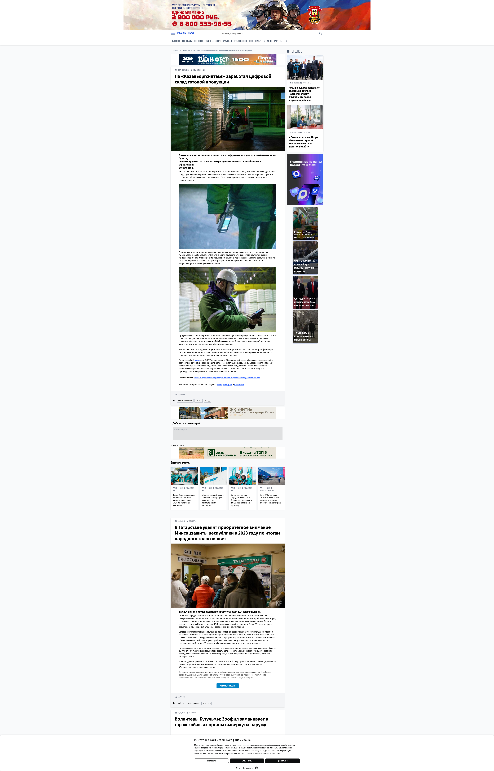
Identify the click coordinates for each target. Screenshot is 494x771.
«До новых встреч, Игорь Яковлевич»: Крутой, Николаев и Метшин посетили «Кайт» (303, 142)
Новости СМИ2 (177, 445)
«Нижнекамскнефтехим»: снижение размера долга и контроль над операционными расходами (213, 500)
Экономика (187, 41)
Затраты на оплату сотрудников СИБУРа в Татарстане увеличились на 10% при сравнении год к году (241, 500)
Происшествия (240, 41)
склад (207, 401)
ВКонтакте (239, 384)
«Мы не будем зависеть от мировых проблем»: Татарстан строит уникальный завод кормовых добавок (304, 94)
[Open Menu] (173, 33)
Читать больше (227, 685)
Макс (219, 384)
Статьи (258, 41)
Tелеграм (227, 384)
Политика (209, 41)
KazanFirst (181, 394)
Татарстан (206, 703)
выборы (181, 703)
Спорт (218, 41)
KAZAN (185, 33)
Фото (251, 41)
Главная (176, 50)
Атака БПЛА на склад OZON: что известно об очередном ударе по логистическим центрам (270, 499)
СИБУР (198, 401)
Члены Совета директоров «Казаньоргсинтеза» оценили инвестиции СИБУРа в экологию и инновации (184, 500)
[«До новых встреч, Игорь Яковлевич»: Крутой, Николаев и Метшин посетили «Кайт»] (305, 117)
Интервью (198, 41)
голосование (193, 703)
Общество (176, 41)
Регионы (192, 713)
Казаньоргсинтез (185, 401)
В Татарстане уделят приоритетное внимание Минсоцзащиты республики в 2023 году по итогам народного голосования (227, 532)
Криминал (227, 41)
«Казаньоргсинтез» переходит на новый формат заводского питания (227, 377)
